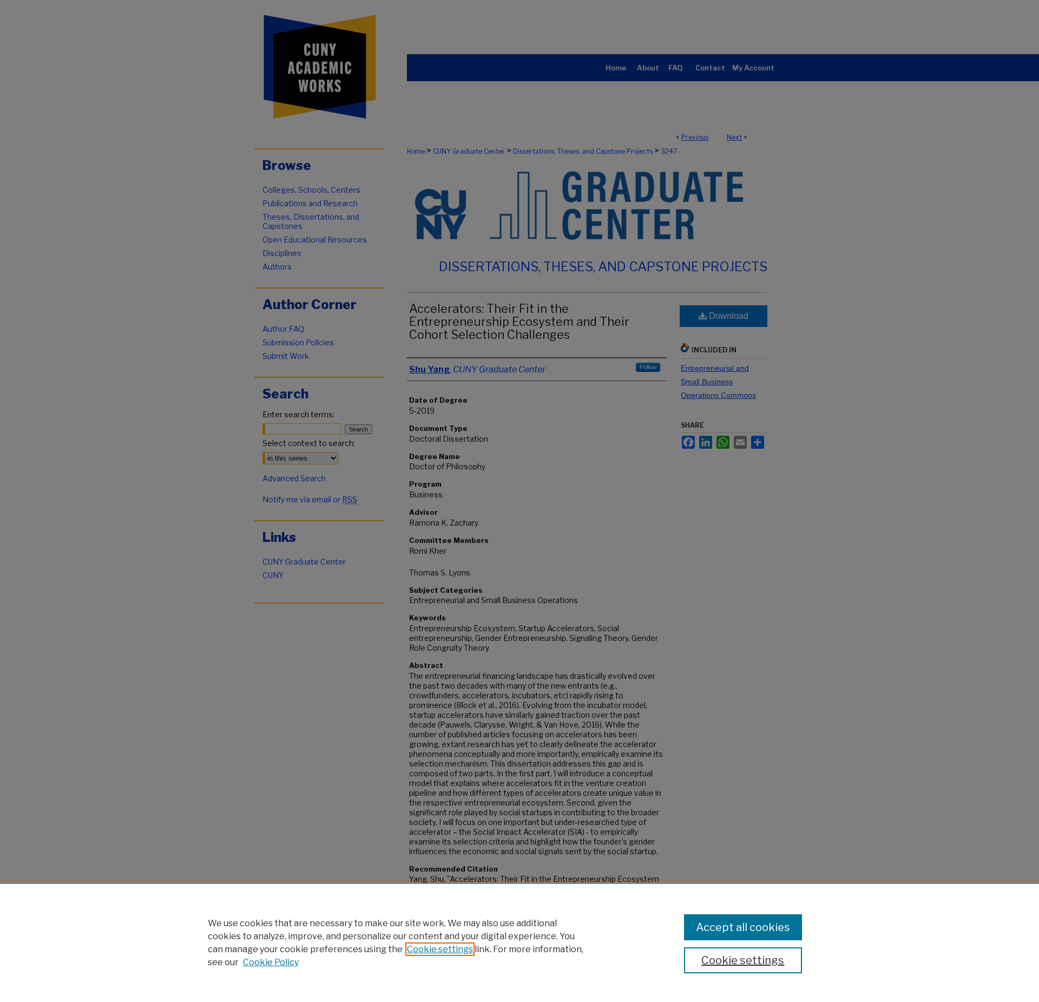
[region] (519, 942)
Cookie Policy (271, 962)
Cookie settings (440, 949)
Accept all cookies (743, 927)
